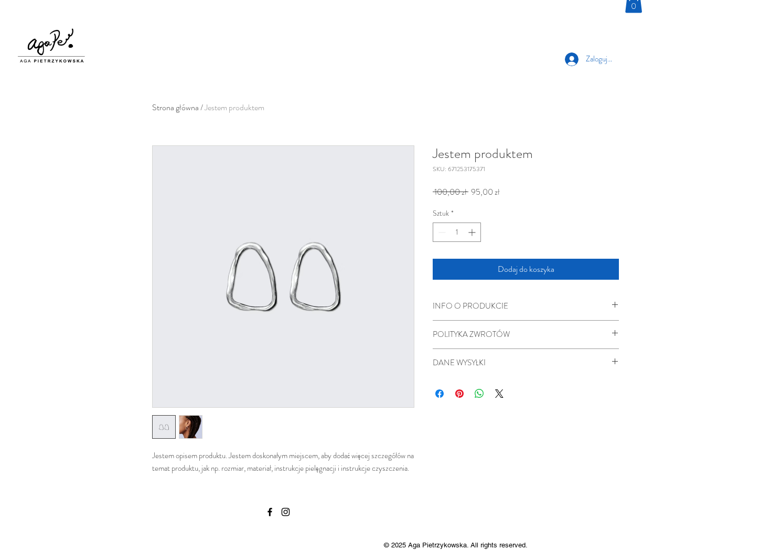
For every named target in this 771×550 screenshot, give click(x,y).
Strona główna (175, 107)
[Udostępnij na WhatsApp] (479, 393)
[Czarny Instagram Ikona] (285, 511)
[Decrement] (440, 232)
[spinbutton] (456, 232)
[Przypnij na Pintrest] (459, 393)
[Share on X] (499, 393)
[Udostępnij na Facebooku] (439, 393)
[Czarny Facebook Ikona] (269, 511)
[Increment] (472, 232)
